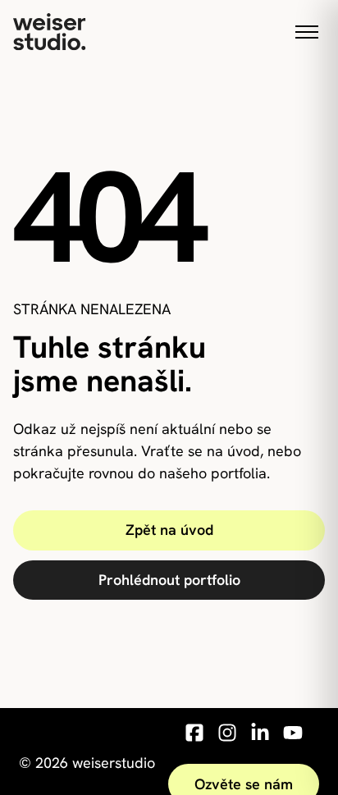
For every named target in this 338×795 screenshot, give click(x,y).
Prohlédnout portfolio (169, 579)
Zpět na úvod (169, 529)
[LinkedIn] (260, 736)
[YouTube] (293, 736)
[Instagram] (227, 736)
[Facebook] (194, 736)
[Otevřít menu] (307, 32)
